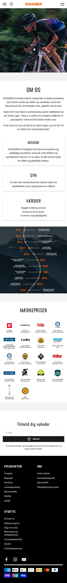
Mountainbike (10, 491)
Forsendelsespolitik (13, 539)
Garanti (7, 544)
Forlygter (8, 473)
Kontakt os (9, 519)
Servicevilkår (42, 482)
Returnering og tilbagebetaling (11, 533)
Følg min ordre (11, 528)
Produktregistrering (13, 548)
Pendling (8, 482)
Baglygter (8, 478)
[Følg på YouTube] (24, 559)
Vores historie (43, 473)
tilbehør (7, 496)
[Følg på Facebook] (6, 559)
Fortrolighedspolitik (46, 478)
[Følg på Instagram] (15, 559)
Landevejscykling (12, 487)
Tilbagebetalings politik (48, 487)
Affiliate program (12, 523)
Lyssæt (7, 501)
